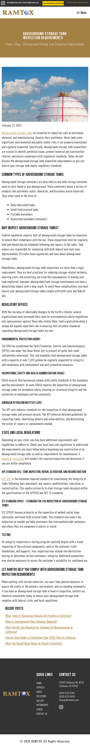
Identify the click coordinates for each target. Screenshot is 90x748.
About (39, 692)
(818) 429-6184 (67, 693)
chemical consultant (13, 458)
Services (40, 687)
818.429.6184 (72, 2)
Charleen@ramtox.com (31, 2)
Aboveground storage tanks (17, 133)
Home (9, 44)
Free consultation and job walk (53, 3)
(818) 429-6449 (67, 696)
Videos (39, 709)
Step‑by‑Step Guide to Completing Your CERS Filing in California (40, 637)
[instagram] (3, 4)
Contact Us (41, 713)
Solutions (41, 696)
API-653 (6, 479)
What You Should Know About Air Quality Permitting (33, 643)
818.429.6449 (83, 2)
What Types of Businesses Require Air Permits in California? (38, 615)
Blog (17, 44)
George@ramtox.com (14, 2)
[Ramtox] (18, 12)
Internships (42, 705)
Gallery (40, 700)
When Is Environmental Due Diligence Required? (31, 621)
